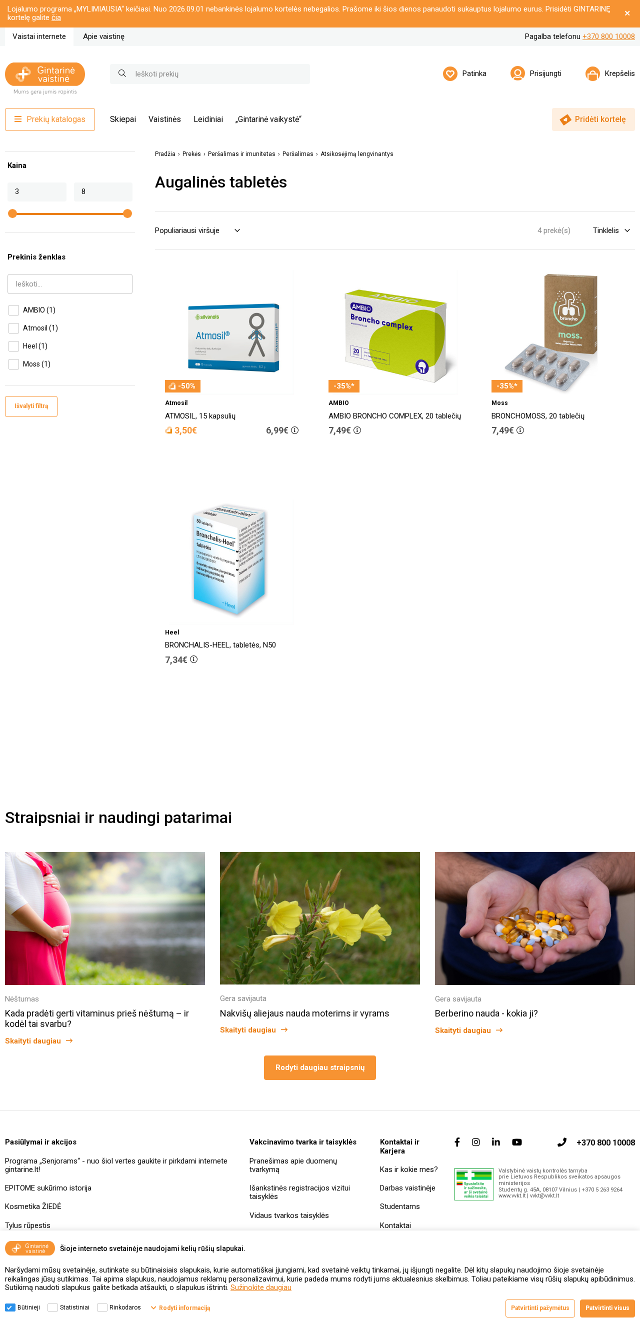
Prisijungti (546, 73)
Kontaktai (395, 1225)
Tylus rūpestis (27, 1225)
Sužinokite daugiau (261, 1287)
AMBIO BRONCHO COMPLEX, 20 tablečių (394, 416)
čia (56, 17)
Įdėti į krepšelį (237, 458)
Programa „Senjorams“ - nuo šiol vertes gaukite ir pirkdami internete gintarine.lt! (116, 1165)
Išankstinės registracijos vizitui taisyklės (300, 1192)
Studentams (400, 1206)
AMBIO (39, 310)
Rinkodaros (125, 1307)
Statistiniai (75, 1307)
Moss (36, 364)
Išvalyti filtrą (31, 406)
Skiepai (123, 119)
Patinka (474, 73)
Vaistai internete (39, 36)
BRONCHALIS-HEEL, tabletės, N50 (220, 645)
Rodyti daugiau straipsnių (320, 1067)
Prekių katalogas (56, 119)
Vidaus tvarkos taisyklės (289, 1215)
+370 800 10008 (608, 36)
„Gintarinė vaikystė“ (269, 119)
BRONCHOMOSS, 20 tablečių (538, 416)
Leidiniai (208, 119)
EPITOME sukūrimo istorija (48, 1188)
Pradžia (165, 154)
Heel (35, 346)
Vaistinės (164, 119)
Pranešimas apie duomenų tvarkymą (293, 1165)
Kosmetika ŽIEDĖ (33, 1206)
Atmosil (40, 328)
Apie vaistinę (103, 36)
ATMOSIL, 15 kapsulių (200, 416)
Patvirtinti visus (608, 1308)
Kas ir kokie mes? (409, 1169)
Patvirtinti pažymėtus (540, 1308)
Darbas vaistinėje (408, 1188)
